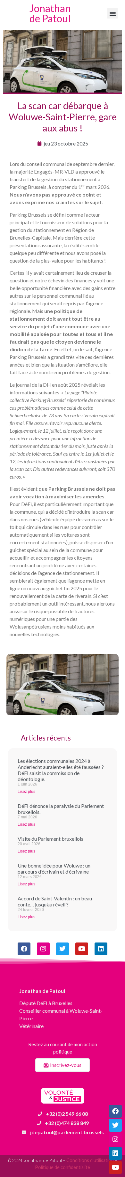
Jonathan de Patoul (50, 13)
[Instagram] (115, 1139)
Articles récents (46, 738)
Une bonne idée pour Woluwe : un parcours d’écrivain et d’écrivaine (54, 868)
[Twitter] (115, 1125)
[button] (112, 13)
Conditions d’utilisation (90, 1160)
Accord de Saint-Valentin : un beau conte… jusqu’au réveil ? (55, 901)
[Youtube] (115, 1167)
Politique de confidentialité (62, 1167)
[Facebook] (115, 1111)
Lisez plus (26, 791)
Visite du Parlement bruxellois (50, 839)
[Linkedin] (115, 1153)
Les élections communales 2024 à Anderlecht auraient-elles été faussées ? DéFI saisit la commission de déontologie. (61, 770)
